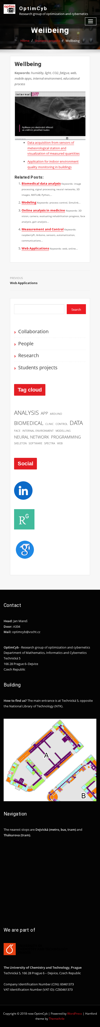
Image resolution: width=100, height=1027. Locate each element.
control (62, 424)
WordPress (74, 1014)
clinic (49, 424)
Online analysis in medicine (43, 210)
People (25, 343)
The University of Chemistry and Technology (36, 967)
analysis (26, 412)
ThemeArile (57, 1019)
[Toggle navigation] (91, 21)
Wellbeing (73, 40)
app (44, 413)
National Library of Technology (31, 706)
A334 (16, 626)
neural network (31, 437)
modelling (63, 430)
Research (28, 355)
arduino (56, 413)
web (60, 443)
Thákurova (12, 835)
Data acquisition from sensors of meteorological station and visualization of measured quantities (53, 148)
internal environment (38, 430)
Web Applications (35, 248)
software (35, 443)
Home (24, 40)
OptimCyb (33, 8)
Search (76, 309)
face (17, 430)
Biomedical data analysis (41, 183)
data (76, 423)
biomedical (28, 423)
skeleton (20, 443)
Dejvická (41, 829)
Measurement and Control (43, 229)
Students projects (47, 40)
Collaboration (33, 331)
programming (66, 437)
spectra (49, 443)
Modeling (29, 202)
